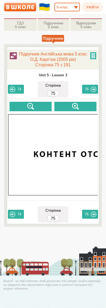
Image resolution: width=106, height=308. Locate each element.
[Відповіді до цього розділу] (13, 55)
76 (87, 89)
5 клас (20, 25)
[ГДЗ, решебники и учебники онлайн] (20, 7)
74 (19, 89)
